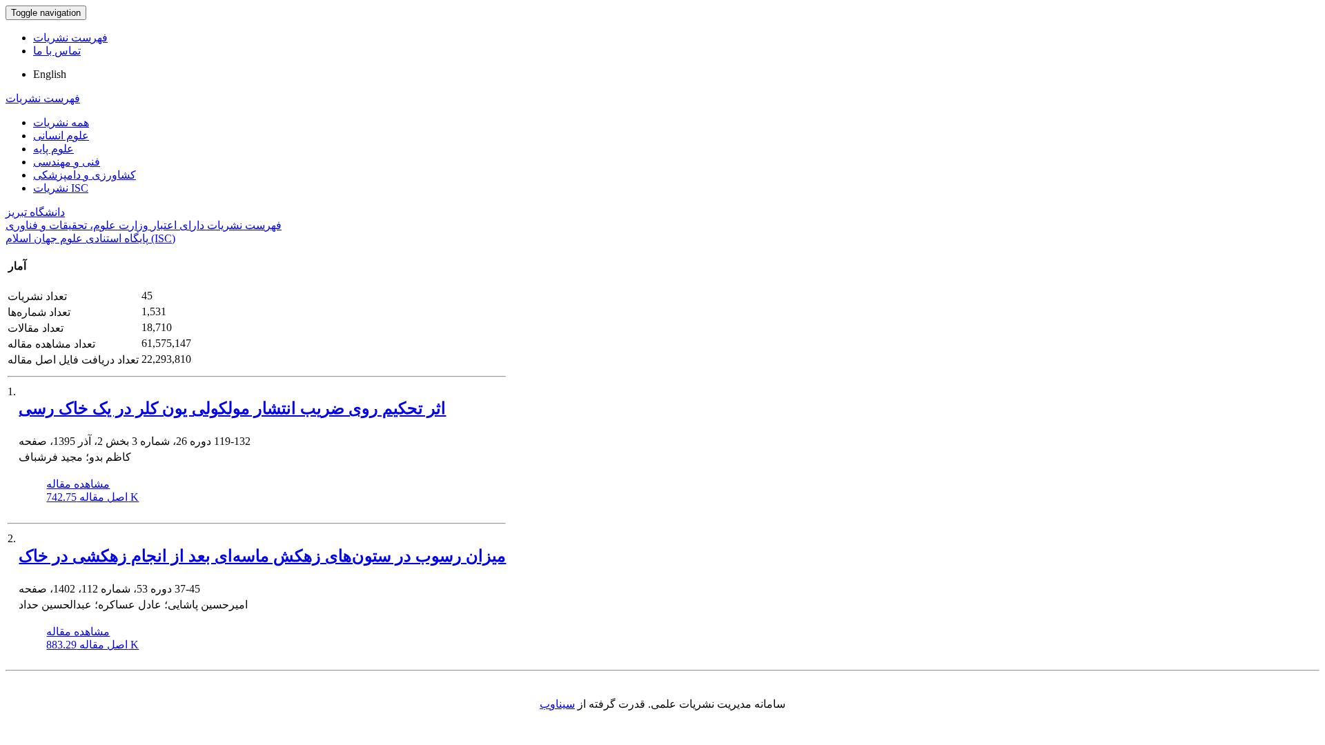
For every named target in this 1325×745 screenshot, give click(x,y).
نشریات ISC (60, 188)
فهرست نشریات (70, 37)
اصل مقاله (92, 497)
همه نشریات (61, 122)
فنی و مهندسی (66, 162)
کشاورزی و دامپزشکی (84, 175)
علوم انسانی (61, 135)
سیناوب (557, 704)
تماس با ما (57, 51)
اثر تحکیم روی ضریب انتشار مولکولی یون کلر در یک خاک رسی (232, 408)
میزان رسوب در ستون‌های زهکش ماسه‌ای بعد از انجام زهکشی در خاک (262, 556)
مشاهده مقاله (78, 484)
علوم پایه (53, 149)
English (49, 74)
